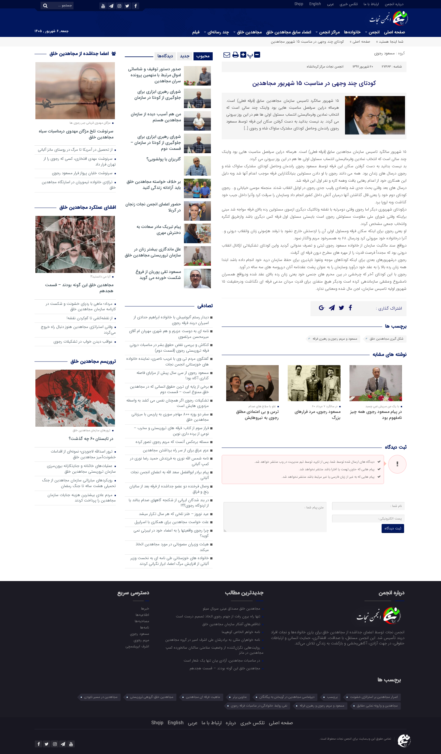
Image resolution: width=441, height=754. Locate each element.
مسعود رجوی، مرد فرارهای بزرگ (317, 414)
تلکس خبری (349, 3)
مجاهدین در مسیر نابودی (101, 697)
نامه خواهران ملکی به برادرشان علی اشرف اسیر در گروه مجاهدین (213, 639)
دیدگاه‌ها (165, 56)
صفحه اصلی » (360, 41)
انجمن (374, 32)
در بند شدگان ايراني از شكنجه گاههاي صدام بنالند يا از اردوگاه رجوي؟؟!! (169, 503)
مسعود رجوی (384, 53)
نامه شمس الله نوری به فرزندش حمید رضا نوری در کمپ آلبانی (169, 461)
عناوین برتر (240, 697)
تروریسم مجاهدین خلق (93, 361)
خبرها (145, 608)
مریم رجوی (141, 640)
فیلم (196, 32)
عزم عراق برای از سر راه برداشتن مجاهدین (176, 450)
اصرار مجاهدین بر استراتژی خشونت (374, 697)
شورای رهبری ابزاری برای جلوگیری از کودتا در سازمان (157, 94)
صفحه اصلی (394, 32)
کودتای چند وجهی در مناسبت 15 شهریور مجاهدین (314, 83)
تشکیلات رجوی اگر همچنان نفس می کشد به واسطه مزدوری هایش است (167, 403)
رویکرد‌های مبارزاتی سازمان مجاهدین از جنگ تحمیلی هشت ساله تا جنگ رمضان (79, 483)
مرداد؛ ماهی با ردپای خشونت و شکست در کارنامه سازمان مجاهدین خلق (81, 307)
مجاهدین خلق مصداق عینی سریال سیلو (232, 608)
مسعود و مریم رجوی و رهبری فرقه (335, 338)
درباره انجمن (394, 3)
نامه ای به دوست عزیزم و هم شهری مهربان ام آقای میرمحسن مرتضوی (169, 334)
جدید (184, 56)
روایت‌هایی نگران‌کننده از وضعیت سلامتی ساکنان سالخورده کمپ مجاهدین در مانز (214, 650)
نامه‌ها (144, 627)
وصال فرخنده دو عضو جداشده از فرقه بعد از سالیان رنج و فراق (169, 489)
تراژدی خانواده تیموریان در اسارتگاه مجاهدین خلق (79, 185)
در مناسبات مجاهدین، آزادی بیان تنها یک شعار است (222, 660)
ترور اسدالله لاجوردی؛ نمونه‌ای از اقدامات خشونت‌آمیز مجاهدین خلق (83, 454)
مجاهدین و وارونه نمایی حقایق (377, 705)
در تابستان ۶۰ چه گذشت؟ (91, 438)
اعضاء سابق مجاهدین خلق (288, 32)
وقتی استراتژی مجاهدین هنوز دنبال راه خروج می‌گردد (78, 330)
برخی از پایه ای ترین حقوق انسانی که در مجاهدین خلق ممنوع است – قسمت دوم (169, 389)
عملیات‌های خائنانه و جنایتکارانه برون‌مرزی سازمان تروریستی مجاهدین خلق (81, 469)
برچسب (332, 697)
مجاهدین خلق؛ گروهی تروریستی (151, 697)
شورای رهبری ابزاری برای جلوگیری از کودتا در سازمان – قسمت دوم (155, 142)
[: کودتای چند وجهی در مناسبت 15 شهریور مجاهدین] (227, 55)
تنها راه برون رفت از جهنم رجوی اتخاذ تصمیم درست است (218, 616)
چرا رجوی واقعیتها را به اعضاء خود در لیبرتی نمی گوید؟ (171, 533)
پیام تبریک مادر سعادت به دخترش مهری (158, 229)
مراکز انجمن (329, 32)
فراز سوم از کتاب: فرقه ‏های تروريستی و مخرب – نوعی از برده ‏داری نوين (171, 431)
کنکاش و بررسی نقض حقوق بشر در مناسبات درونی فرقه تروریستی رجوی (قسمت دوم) (169, 348)
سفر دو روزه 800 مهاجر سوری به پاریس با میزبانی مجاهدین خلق (170, 417)
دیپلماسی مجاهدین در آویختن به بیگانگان (287, 697)
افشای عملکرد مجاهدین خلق (87, 207)
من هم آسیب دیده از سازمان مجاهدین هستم (156, 117)
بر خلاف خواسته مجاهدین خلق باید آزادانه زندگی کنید (154, 184)
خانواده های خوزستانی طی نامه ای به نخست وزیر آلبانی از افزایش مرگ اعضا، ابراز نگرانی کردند (169, 561)
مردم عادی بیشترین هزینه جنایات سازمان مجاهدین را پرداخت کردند (81, 498)
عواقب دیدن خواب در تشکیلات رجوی (83, 342)
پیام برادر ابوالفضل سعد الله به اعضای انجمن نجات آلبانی (169, 475)
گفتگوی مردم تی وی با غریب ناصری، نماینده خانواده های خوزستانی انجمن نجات (167, 362)
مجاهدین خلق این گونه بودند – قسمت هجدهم (79, 288)
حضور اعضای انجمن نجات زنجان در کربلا (153, 207)
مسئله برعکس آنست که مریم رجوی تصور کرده (172, 442)
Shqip (299, 3)
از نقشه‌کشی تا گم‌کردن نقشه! (90, 318)
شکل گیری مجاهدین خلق (387, 338)
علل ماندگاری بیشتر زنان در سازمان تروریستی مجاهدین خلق (153, 252)
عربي (330, 3)
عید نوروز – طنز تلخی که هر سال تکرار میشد (174, 514)
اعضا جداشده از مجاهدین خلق (80, 53)
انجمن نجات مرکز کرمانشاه (325, 66)
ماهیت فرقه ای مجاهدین (203, 697)
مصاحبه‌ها (142, 621)
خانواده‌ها (352, 32)
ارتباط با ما (371, 3)
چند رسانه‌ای (218, 32)
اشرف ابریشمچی (137, 646)
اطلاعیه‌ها (142, 614)
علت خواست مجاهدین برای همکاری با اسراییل (171, 522)
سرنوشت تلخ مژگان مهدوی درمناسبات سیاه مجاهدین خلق (76, 134)
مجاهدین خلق (249, 32)
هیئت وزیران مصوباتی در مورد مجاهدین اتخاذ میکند (172, 547)
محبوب (203, 56)
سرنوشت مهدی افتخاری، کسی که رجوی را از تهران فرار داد (80, 162)
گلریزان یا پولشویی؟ (163, 159)
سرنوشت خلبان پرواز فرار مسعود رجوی (83, 173)
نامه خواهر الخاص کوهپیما (241, 631)
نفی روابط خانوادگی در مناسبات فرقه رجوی (259, 705)
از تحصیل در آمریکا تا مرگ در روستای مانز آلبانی (76, 150)
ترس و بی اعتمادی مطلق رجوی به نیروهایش (257, 414)
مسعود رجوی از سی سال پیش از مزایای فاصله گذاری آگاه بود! (172, 376)
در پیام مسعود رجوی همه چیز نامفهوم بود (376, 414)
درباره (231, 723)
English (315, 3)
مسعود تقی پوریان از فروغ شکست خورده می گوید (158, 274)
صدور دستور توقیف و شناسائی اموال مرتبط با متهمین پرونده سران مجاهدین (154, 75)
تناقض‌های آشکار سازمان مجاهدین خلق (231, 624)
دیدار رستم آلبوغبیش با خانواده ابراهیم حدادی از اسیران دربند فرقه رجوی (171, 320)
